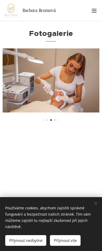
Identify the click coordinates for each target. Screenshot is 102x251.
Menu (94, 10)
